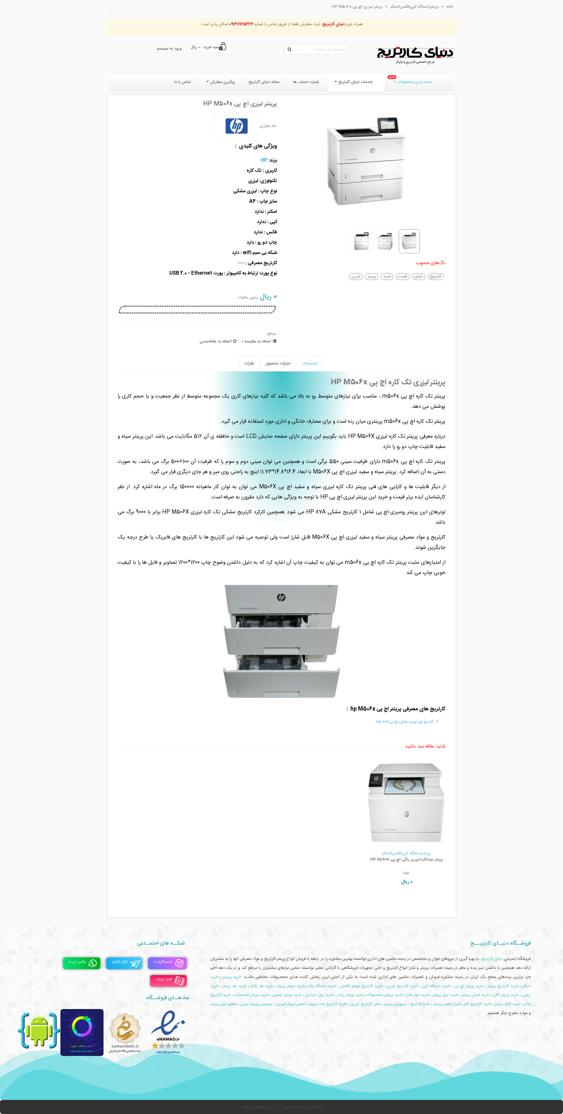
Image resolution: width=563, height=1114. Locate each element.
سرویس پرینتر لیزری (256, 1004)
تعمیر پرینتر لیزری (291, 1004)
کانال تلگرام (120, 962)
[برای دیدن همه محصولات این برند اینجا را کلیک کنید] (236, 126)
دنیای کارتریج (276, 1107)
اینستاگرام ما (163, 962)
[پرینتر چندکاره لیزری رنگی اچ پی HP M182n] (406, 803)
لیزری (355, 276)
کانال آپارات (164, 980)
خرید (387, 276)
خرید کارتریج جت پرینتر (327, 1004)
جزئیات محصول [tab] (278, 363)
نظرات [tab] (249, 363)
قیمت (402, 276)
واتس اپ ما (77, 962)
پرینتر (371, 276)
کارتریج (436, 276)
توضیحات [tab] (309, 363)
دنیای (418, 276)
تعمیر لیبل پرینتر (223, 1004)
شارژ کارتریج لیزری (365, 1004)
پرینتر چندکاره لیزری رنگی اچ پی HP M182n (406, 860)
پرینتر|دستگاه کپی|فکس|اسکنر (406, 853)
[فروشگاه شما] (415, 54)
